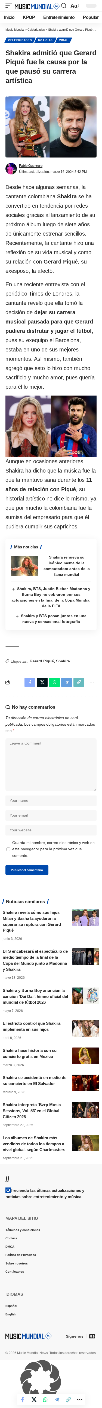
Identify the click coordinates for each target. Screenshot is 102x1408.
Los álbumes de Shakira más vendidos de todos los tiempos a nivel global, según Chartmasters (34, 1143)
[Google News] (92, 1336)
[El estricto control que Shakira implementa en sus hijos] (85, 1028)
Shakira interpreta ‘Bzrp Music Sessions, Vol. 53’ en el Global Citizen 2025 (32, 1110)
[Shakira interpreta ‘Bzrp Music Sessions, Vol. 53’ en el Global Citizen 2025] (85, 1110)
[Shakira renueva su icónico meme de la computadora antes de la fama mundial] (24, 566)
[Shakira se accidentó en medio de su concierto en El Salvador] (85, 1083)
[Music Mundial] (37, 5)
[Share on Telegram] (57, 1399)
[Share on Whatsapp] (45, 1399)
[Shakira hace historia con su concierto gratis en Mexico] (85, 1056)
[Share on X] (34, 1399)
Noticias (45, 40)
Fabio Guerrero (30, 166)
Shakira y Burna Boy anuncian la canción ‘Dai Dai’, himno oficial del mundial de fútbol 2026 (35, 996)
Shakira (63, 661)
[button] (10, 5)
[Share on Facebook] (22, 1399)
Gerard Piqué (42, 661)
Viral (63, 40)
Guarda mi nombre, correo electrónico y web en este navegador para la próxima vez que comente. (53, 849)
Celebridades (20, 40)
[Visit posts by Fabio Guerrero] (11, 168)
